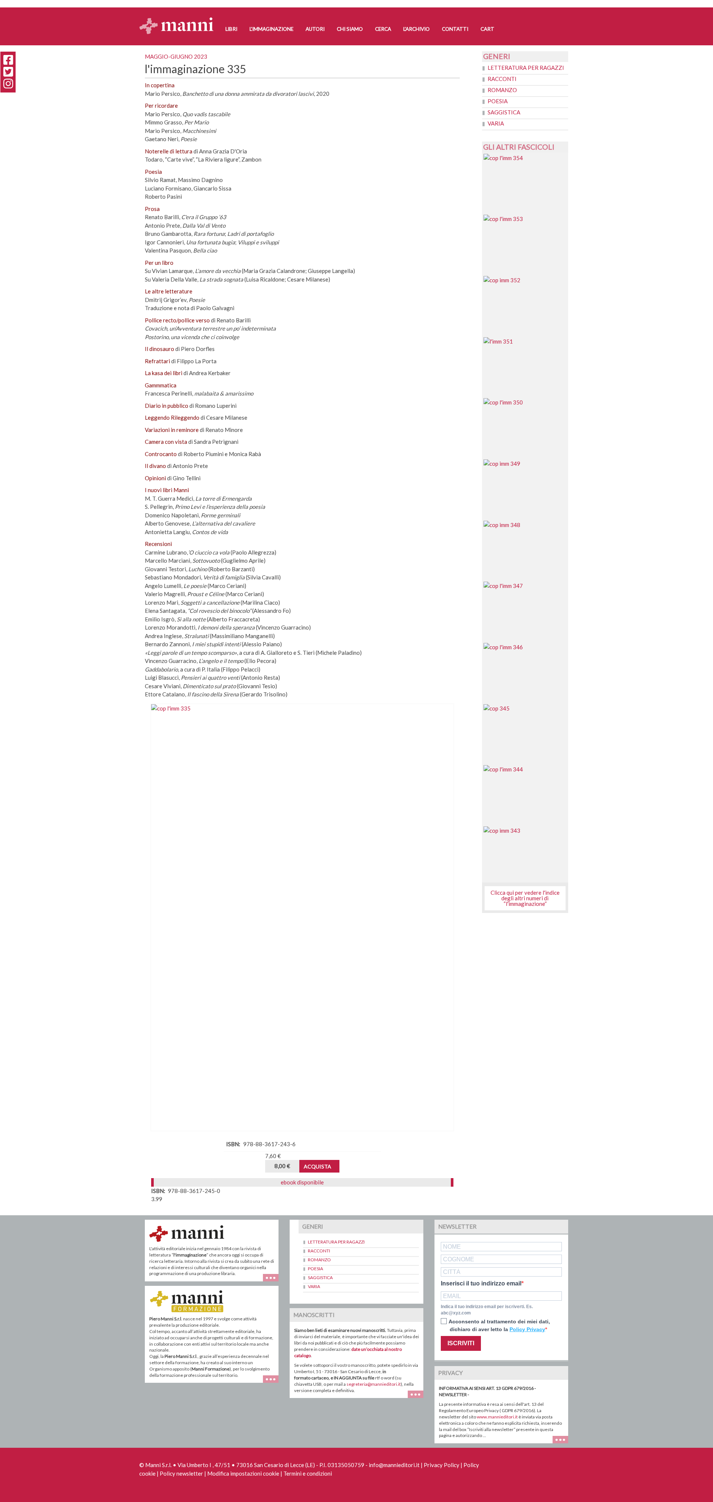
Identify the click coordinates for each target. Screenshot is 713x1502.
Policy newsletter (181, 1473)
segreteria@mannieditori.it (373, 1384)
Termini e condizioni (307, 1473)
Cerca (383, 29)
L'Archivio (416, 29)
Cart (487, 29)
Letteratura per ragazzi (526, 67)
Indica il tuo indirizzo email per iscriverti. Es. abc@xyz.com (487, 1310)
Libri (231, 29)
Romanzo (502, 90)
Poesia (498, 101)
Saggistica (504, 112)
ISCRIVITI (460, 1343)
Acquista (317, 1166)
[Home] (179, 18)
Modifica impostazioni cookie (243, 1473)
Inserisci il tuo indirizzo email (481, 1284)
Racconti (502, 78)
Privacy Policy (441, 1465)
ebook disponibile (302, 1182)
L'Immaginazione (271, 29)
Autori (315, 29)
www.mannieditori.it (497, 1417)
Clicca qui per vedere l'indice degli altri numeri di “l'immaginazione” (525, 898)
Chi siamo (350, 29)
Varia (496, 123)
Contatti (455, 29)
